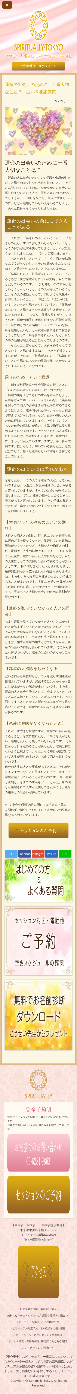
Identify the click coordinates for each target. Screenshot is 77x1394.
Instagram (38, 854)
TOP (22, 1309)
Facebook (24, 854)
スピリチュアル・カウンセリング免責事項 (37, 1334)
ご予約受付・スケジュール (38, 66)
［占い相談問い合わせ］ (38, 1239)
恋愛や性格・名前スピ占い (40, 1309)
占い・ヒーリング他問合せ (37, 1347)
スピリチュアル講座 (27, 1322)
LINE (65, 854)
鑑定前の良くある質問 (54, 1341)
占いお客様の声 (50, 1322)
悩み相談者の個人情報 (52, 1328)
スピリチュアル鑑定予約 (24, 1328)
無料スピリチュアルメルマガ (24, 1315)
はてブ (51, 854)
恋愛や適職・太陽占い (55, 1315)
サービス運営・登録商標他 (24, 1341)
